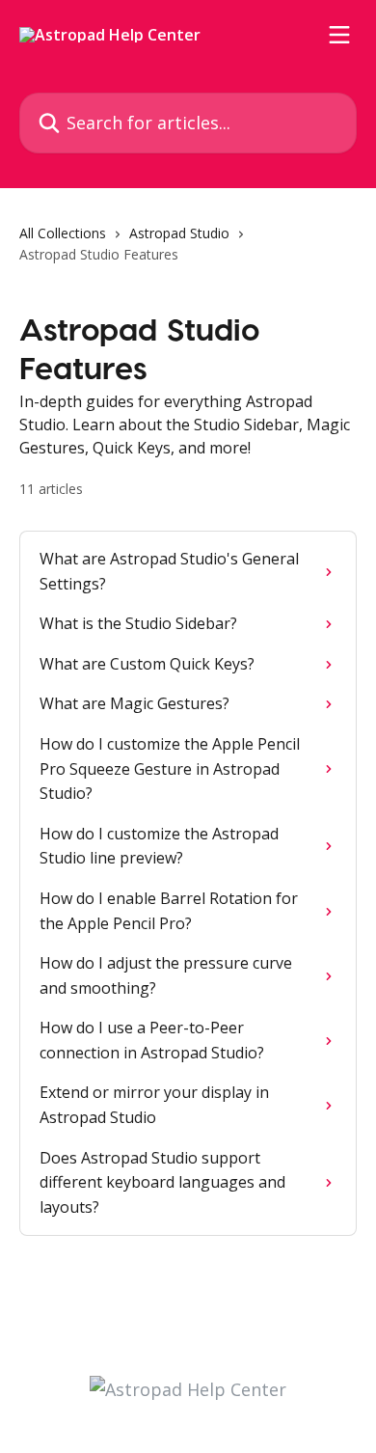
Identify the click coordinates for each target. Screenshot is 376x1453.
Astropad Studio (179, 233)
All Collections (62, 233)
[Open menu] (339, 34)
